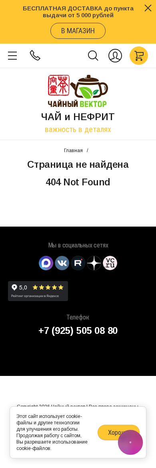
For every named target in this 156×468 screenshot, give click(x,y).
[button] (12, 56)
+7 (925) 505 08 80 (78, 330)
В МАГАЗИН (78, 30)
